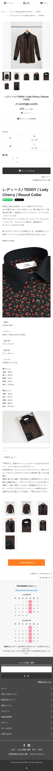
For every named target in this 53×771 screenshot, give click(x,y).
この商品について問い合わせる (39, 574)
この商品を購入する (26, 562)
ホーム (3, 12)
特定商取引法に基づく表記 (42, 180)
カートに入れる (28, 171)
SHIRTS (41, 15)
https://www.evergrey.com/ (26, 590)
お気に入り (27, 113)
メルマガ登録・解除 (23, 749)
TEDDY (38, 12)
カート (45, 3)
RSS (33, 749)
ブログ (13, 749)
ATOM (40, 749)
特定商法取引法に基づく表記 (18, 754)
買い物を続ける (45, 577)
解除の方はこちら (45, 682)
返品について (46, 177)
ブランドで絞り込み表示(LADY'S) (20, 12)
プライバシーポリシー (37, 754)
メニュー (10, 3)
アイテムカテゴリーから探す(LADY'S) (22, 15)
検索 (28, 3)
